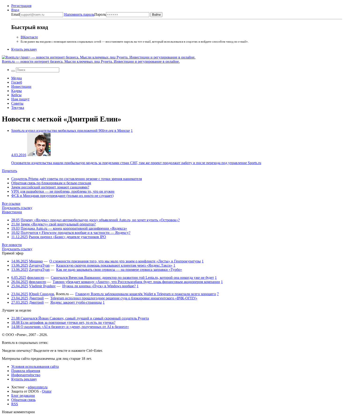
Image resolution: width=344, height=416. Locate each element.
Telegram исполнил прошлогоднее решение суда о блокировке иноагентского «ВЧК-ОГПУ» (123, 298)
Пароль (85, 14)
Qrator (46, 391)
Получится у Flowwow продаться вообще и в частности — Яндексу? (75, 233)
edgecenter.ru (38, 387)
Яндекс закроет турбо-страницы (76, 302)
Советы (17, 103)
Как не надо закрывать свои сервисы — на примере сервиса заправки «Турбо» (119, 270)
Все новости (12, 245)
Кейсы (16, 95)
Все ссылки (11, 204)
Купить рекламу (24, 49)
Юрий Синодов (41, 294)
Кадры (16, 91)
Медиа (16, 78)
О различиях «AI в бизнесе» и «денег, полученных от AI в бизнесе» (70, 327)
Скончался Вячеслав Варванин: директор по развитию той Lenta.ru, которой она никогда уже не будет (132, 278)
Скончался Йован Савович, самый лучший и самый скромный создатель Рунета (80, 318)
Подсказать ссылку (17, 208)
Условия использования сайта (35, 366)
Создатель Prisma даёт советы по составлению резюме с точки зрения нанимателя (76, 179)
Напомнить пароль (79, 14)
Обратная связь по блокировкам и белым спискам (51, 183)
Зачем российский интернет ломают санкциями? (50, 187)
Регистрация (21, 6)
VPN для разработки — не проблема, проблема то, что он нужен (62, 191)
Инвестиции (21, 86)
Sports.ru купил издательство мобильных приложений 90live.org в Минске (70, 131)
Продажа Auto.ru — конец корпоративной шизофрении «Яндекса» (74, 228)
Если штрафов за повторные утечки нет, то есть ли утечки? (63, 322)
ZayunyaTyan (39, 265)
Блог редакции (23, 396)
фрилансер (35, 278)
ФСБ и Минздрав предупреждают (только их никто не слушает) (62, 196)
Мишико (36, 261)
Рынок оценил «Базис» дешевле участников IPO (67, 237)
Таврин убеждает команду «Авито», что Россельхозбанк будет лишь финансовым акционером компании (136, 282)
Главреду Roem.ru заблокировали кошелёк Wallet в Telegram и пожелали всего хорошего (145, 294)
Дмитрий (36, 298)
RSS (14, 404)
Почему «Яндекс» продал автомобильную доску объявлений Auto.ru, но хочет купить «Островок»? (100, 220)
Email (15, 14)
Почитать (9, 171)
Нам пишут (20, 99)
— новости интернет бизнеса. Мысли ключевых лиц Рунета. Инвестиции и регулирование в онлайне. (91, 61)
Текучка (17, 108)
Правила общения (25, 371)
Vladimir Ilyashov (42, 286)
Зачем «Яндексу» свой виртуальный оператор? (58, 224)
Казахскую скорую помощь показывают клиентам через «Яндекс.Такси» (114, 265)
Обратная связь (23, 400)
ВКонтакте (29, 37)
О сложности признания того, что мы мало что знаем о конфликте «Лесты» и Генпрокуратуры (125, 261)
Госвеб (16, 82)
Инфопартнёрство (25, 375)
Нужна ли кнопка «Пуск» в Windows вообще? (99, 286)
